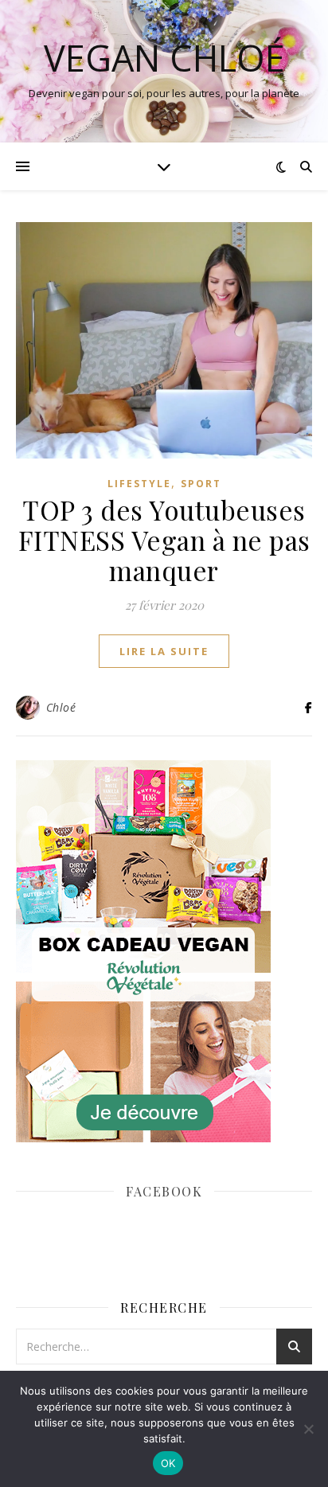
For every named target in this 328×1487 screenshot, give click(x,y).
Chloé (61, 707)
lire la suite (164, 651)
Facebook (164, 1191)
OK (168, 1463)
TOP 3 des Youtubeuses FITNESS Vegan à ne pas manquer (164, 539)
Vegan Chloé (164, 58)
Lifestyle (139, 483)
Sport (201, 483)
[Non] (308, 1429)
